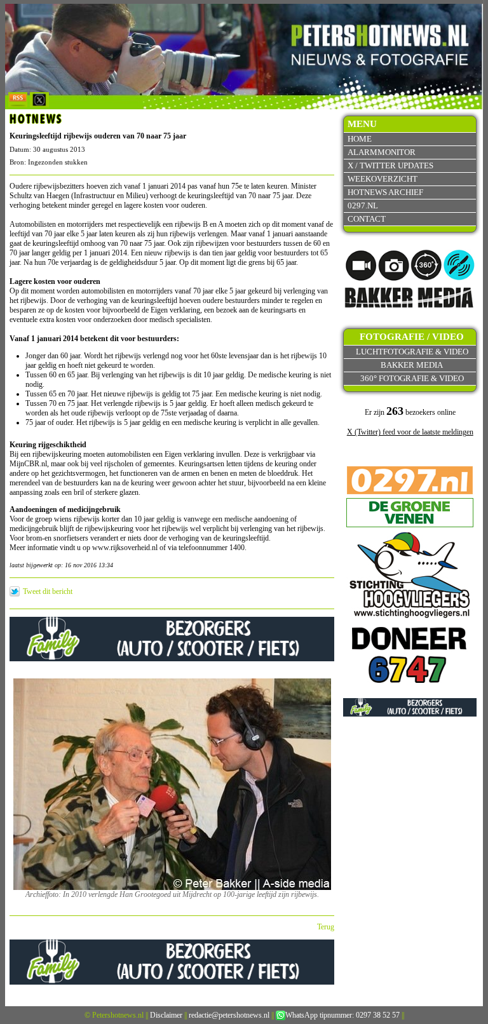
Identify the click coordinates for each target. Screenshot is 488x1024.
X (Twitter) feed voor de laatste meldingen (410, 432)
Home (360, 139)
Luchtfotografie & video (412, 351)
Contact (367, 219)
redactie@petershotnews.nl (229, 1015)
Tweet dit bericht (47, 591)
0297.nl (363, 205)
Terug (325, 926)
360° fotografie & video (412, 378)
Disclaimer (166, 1015)
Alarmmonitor (382, 152)
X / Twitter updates (390, 165)
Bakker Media (412, 365)
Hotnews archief (385, 192)
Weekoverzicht (382, 179)
